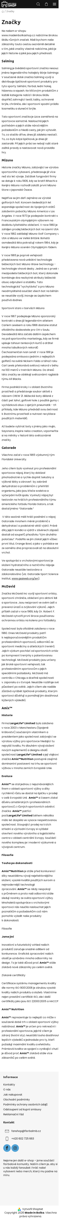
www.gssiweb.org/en (25, 578)
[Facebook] (7, 1148)
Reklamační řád (13, 1114)
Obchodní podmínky (16, 1099)
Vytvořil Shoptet (32, 1209)
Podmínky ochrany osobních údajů (25, 1104)
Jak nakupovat (12, 1095)
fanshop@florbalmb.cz (26, 1131)
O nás (7, 1089)
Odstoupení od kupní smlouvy (22, 1109)
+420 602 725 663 (22, 1138)
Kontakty (9, 1084)
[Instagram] (15, 1148)
